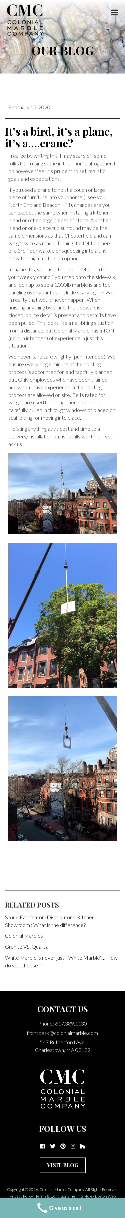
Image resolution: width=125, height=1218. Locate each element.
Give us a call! (66, 1207)
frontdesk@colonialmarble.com (62, 1033)
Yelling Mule (81, 1196)
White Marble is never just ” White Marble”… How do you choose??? (61, 961)
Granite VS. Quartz (26, 946)
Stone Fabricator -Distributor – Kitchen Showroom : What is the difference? (50, 921)
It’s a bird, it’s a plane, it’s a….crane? (59, 137)
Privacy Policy (21, 1196)
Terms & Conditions (52, 1196)
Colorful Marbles (24, 935)
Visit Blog (62, 1165)
